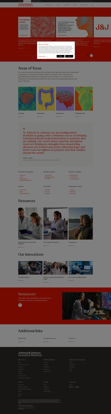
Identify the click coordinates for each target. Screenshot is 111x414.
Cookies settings (42, 56)
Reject (60, 56)
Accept (69, 56)
